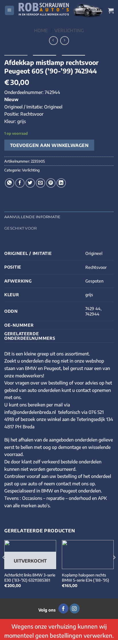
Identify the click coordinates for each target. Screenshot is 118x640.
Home (41, 30)
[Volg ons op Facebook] (63, 609)
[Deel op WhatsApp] (9, 183)
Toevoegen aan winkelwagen (49, 145)
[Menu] (9, 10)
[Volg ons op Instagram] (75, 609)
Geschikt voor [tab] (20, 228)
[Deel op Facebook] (20, 183)
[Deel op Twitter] (30, 183)
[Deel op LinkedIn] (61, 183)
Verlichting (69, 30)
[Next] (114, 568)
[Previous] (4, 568)
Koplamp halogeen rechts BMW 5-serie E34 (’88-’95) (85, 577)
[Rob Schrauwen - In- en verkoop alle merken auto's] (61, 10)
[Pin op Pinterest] (51, 183)
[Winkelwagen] (111, 10)
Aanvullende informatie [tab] (32, 217)
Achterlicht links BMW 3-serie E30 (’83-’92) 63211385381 (29, 577)
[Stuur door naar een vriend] (40, 183)
